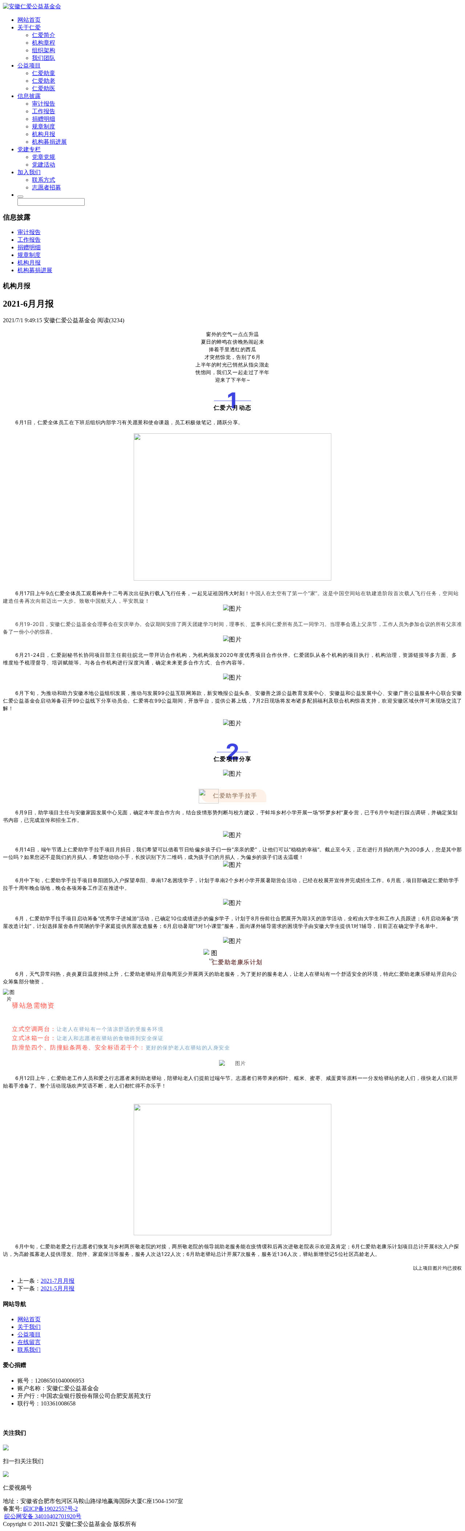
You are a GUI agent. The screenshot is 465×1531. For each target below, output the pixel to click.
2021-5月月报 (57, 1288)
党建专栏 (29, 149)
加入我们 (29, 172)
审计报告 (43, 104)
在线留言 (29, 1342)
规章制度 (43, 126)
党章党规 (43, 157)
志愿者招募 (46, 187)
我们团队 (43, 58)
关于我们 (29, 1327)
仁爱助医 (43, 88)
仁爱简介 (43, 35)
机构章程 (43, 43)
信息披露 (29, 96)
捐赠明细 (43, 119)
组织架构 (43, 50)
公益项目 (29, 65)
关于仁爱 (29, 27)
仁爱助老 (43, 81)
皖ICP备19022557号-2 (50, 1509)
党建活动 (43, 164)
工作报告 (43, 111)
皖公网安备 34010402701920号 (42, 1516)
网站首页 (29, 20)
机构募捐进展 (49, 142)
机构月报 (43, 134)
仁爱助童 (43, 73)
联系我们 (29, 1350)
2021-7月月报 (57, 1281)
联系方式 (43, 180)
